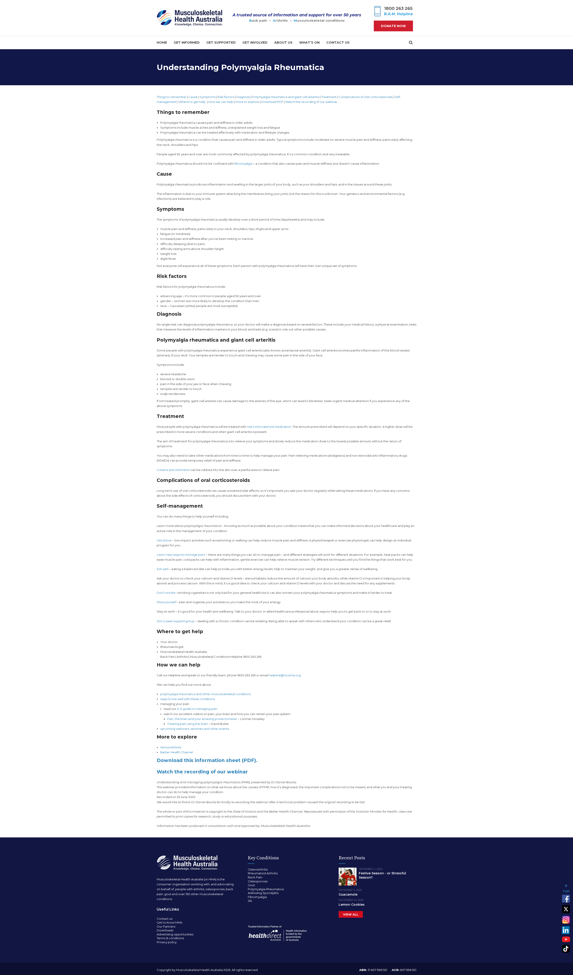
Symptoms (208, 97)
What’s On (309, 42)
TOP (566, 891)
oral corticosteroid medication (269, 426)
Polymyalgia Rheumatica (266, 889)
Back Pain (255, 877)
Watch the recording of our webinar (311, 102)
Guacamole (348, 894)
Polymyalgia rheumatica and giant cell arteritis (285, 97)
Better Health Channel (176, 752)
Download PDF (272, 102)
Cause (193, 97)
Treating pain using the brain (187, 724)
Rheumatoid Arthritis (263, 873)
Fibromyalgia (257, 897)
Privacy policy (167, 942)
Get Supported (221, 42)
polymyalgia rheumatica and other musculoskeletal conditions (205, 694)
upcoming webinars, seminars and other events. (195, 728)
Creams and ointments (173, 470)
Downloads (165, 930)
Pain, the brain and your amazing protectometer (202, 719)
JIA (250, 901)
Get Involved (254, 42)
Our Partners (166, 926)
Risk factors (226, 97)
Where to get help (192, 102)
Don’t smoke (166, 592)
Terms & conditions (170, 938)
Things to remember (171, 97)
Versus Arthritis (170, 747)
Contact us (338, 42)
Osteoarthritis (258, 869)
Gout (251, 885)
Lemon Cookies (352, 905)
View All (350, 914)
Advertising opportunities (175, 934)
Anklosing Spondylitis (263, 893)
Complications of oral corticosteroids (365, 97)
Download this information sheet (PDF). (207, 760)
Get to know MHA (169, 922)
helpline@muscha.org (285, 675)
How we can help (220, 102)
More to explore (247, 102)
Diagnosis (243, 97)
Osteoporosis (257, 881)
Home (162, 42)
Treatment (329, 97)
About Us (283, 42)
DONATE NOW (393, 26)
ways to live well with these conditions (187, 699)
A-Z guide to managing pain (197, 709)
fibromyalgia (243, 163)
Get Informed (187, 42)
